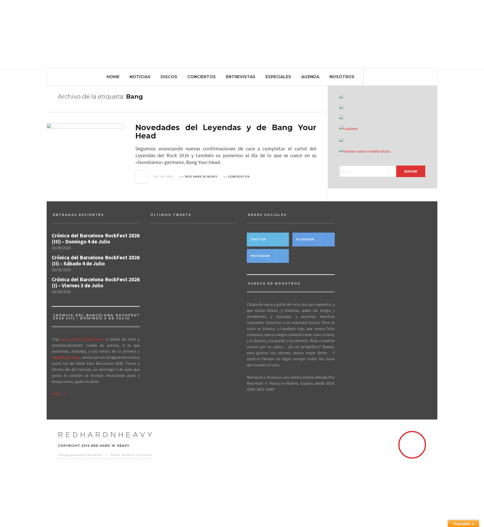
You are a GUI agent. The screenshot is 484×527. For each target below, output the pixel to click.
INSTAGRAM (260, 256)
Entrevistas (240, 76)
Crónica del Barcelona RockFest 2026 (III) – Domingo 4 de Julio (96, 239)
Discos (169, 76)
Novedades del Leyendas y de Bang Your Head (225, 132)
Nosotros (341, 76)
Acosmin (146, 455)
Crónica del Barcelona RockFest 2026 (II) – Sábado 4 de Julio (96, 261)
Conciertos (201, 76)
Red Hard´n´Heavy (201, 176)
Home (113, 76)
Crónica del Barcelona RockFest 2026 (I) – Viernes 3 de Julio (96, 282)
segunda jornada (66, 357)
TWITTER (258, 239)
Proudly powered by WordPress (80, 455)
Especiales (278, 76)
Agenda (310, 76)
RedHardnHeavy (106, 435)
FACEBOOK (305, 239)
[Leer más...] (142, 177)
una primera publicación (83, 339)
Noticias (140, 76)
